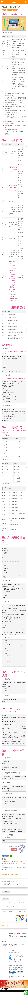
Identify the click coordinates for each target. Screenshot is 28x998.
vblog (9, 945)
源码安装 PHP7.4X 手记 (11, 884)
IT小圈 (13, 945)
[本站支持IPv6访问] (14, 961)
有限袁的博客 (21, 944)
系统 (9, 10)
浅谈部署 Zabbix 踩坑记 (11, 881)
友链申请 (4, 941)
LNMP (15, 944)
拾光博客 (5, 945)
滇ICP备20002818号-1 (16, 960)
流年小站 (14, 2)
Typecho (17, 952)
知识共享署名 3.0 (19, 861)
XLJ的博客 (10, 944)
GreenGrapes (17, 954)
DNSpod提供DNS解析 (18, 967)
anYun (4, 10)
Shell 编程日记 (11, 7)
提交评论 (4, 925)
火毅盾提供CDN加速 (17, 969)
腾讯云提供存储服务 (17, 965)
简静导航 (5, 944)
